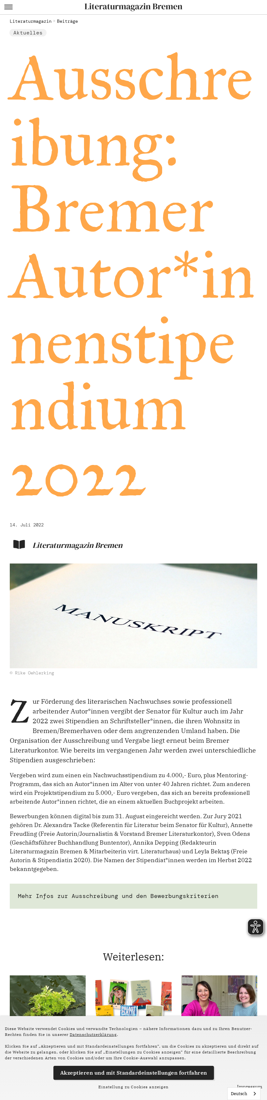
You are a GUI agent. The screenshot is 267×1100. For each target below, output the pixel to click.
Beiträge (67, 21)
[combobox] (243, 1093)
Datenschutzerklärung (93, 1034)
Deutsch (239, 1093)
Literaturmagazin (30, 21)
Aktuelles (28, 32)
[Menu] (8, 7)
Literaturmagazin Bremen (77, 545)
